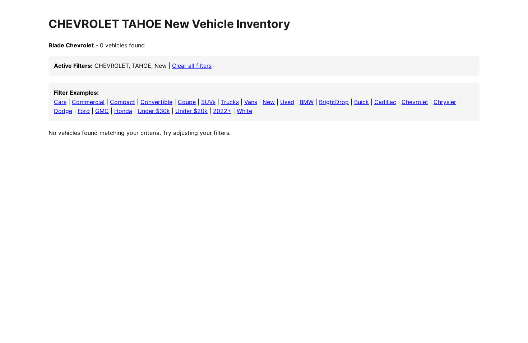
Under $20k (191, 110)
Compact (122, 101)
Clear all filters (192, 65)
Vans (250, 101)
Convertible (156, 101)
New (269, 101)
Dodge (63, 110)
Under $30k (154, 110)
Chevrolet (415, 101)
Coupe (187, 101)
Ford (84, 110)
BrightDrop (334, 101)
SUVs (208, 101)
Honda (123, 110)
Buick (361, 101)
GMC (102, 110)
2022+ (222, 110)
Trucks (230, 101)
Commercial (88, 101)
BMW (307, 101)
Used (287, 101)
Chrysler (445, 101)
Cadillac (385, 101)
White (244, 110)
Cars (60, 101)
